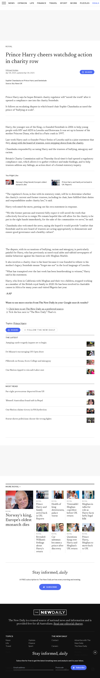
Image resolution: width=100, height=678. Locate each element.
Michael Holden (12, 70)
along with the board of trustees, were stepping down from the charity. (47, 143)
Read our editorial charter (68, 624)
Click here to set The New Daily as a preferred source (36, 309)
